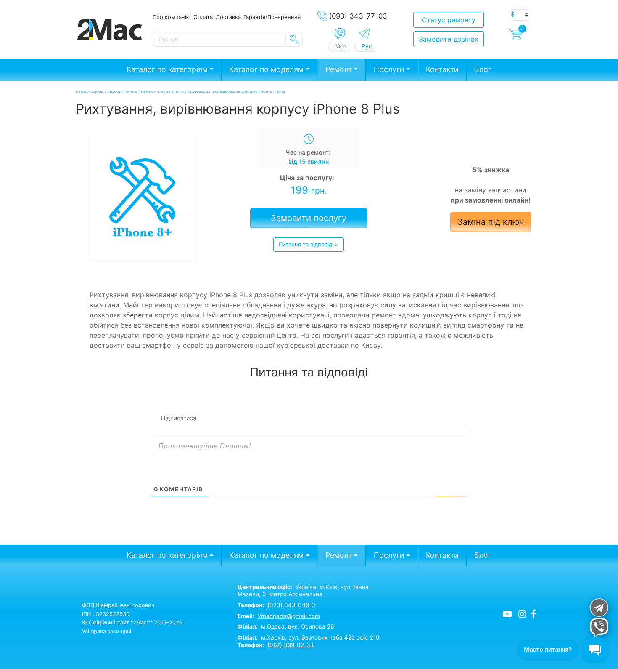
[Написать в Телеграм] (364, 33)
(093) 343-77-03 (358, 16)
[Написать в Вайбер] (340, 33)
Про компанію (171, 16)
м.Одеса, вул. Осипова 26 (286, 626)
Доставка (228, 16)
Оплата (203, 16)
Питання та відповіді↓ (308, 244)
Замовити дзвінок (448, 39)
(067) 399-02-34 (290, 645)
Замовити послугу (308, 218)
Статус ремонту (448, 20)
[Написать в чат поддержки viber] (598, 627)
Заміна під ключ (490, 222)
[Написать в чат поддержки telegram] (598, 607)
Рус (367, 46)
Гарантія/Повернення (272, 16)
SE (294, 39)
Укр (340, 46)
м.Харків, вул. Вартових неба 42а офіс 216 (308, 637)
